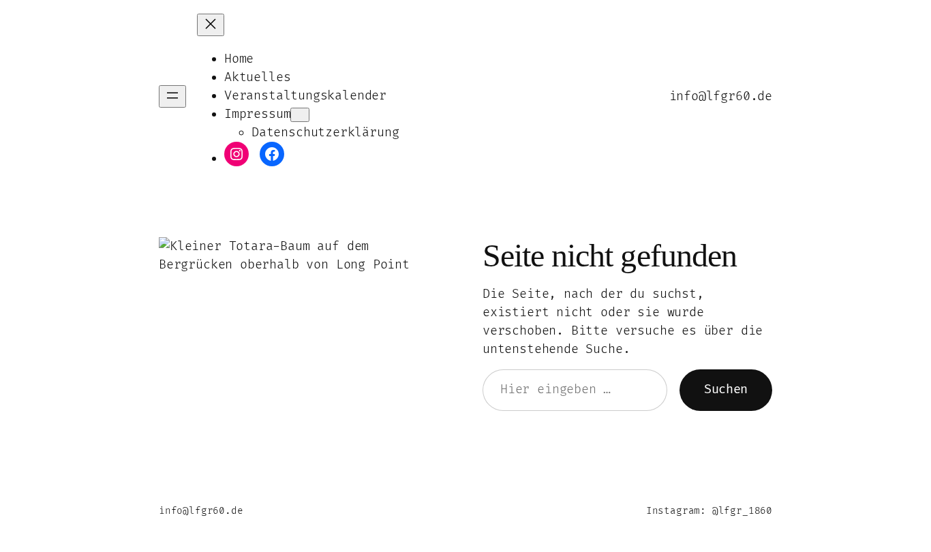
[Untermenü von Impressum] (299, 115)
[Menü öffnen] (172, 96)
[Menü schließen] (210, 25)
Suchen (726, 389)
